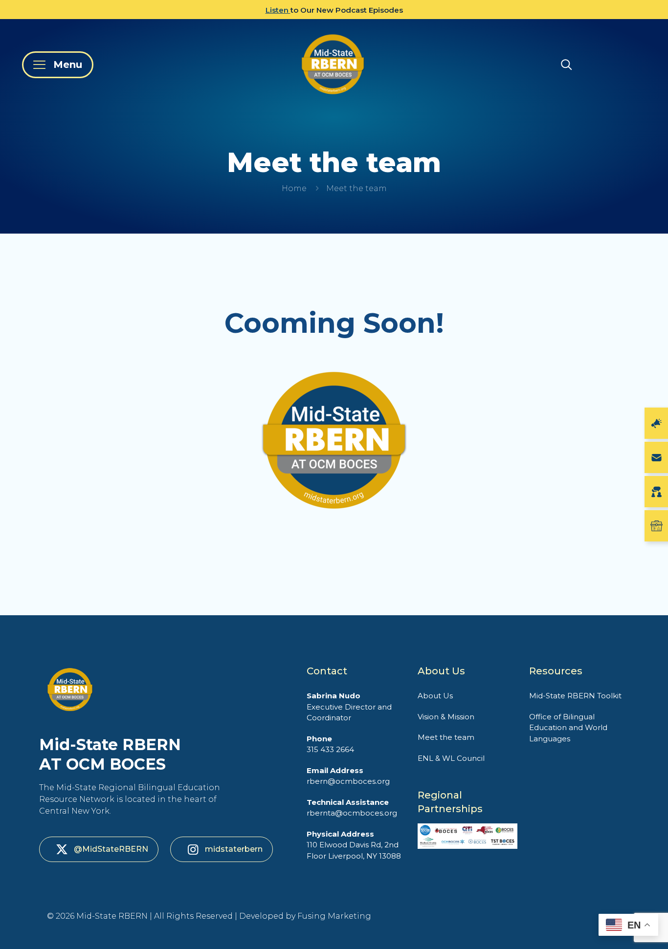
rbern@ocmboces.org (348, 776)
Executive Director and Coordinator (349, 706)
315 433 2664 (330, 744)
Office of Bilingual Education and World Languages (568, 727)
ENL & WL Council (451, 758)
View (257, 10)
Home (294, 188)
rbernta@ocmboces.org (352, 808)
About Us (435, 695)
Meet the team (446, 737)
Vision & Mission (446, 716)
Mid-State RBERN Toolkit (575, 695)
